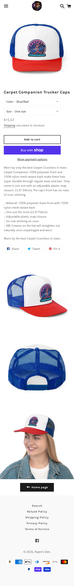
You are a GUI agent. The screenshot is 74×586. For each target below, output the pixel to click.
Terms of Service (37, 529)
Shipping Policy (37, 517)
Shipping (9, 125)
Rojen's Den (42, 552)
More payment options (32, 159)
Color (9, 101)
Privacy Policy (37, 523)
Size (8, 111)
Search (37, 505)
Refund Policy (37, 511)
